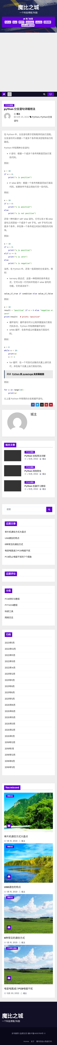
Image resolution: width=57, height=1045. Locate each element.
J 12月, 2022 (32, 459)
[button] (44, 94)
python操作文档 (28, 25)
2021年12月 (10, 673)
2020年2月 (10, 729)
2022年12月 (10, 648)
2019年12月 (10, 742)
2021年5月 (10, 698)
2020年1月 (10, 736)
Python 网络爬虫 (33, 471)
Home (26, 1041)
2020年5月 (10, 717)
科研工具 (9, 611)
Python (8, 22)
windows (30, 22)
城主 (18, 114)
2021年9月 (10, 686)
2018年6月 (10, 761)
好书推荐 (15, 1033)
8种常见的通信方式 (14, 544)
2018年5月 (10, 767)
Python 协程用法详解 (35, 456)
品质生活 (23, 1033)
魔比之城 (28, 7)
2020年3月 (10, 723)
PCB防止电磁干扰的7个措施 (18, 556)
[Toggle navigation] (9, 94)
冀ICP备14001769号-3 (36, 1033)
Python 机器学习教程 (35, 486)
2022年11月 (10, 655)
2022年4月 (10, 667)
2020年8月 (10, 704)
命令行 (21, 22)
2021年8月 (10, 692)
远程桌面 (47, 22)
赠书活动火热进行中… (44, 1041)
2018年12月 (10, 754)
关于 (32, 1041)
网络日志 (9, 617)
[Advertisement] (28, 62)
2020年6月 (10, 711)
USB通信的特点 (12, 538)
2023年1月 (10, 642)
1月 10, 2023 (12, 841)
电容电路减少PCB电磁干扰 (17, 550)
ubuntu (39, 22)
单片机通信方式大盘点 (15, 531)
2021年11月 (10, 680)
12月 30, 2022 (13, 993)
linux (15, 22)
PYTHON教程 (9, 105)
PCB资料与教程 (12, 598)
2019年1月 (9, 748)
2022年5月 (10, 661)
